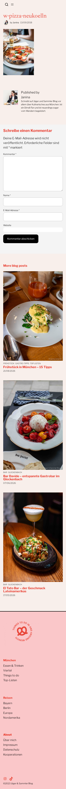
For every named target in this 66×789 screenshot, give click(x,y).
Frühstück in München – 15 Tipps (27, 367)
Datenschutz (11, 749)
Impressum (10, 744)
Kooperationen (12, 754)
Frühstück (8, 363)
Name (7, 195)
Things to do (11, 675)
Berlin (6, 708)
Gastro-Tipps (22, 363)
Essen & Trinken (13, 665)
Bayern (7, 703)
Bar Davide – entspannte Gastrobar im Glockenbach (31, 478)
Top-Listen (10, 680)
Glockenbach (15, 472)
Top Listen (35, 363)
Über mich (9, 740)
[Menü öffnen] (12, 4)
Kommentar (9, 154)
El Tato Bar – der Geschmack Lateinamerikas (24, 590)
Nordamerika (11, 717)
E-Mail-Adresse (11, 210)
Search (7, 4)
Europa (7, 712)
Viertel (7, 670)
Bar (5, 472)
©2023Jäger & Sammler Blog (18, 783)
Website (7, 225)
